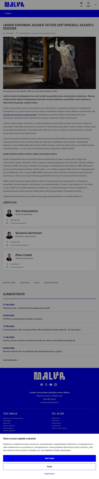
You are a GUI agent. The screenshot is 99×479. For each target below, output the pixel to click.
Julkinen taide (37, 33)
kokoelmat (25, 282)
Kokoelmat (46, 33)
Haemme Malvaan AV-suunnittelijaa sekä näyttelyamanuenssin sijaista (32, 351)
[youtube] (50, 384)
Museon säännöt (9, 426)
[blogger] (55, 384)
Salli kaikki (49, 458)
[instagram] (46, 384)
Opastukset (56, 421)
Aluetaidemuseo (25, 33)
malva (37, 282)
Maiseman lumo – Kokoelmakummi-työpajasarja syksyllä (26, 308)
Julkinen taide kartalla (59, 428)
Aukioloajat (7, 421)
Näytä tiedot (49, 474)
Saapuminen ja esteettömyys (13, 418)
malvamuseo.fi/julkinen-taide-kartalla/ (20, 114)
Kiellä (49, 466)
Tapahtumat (56, 418)
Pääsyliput (6, 423)
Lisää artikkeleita (10, 360)
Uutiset (8, 13)
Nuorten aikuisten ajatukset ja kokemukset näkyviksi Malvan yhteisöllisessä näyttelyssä (39, 340)
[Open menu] (95, 5)
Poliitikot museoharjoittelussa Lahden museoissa (22, 318)
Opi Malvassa (56, 426)
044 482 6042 (49, 399)
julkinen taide (9, 282)
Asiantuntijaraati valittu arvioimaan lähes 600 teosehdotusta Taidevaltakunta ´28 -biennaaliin (42, 329)
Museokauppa (8, 428)
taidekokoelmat (51, 282)
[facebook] (41, 384)
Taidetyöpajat (56, 423)
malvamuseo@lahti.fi (49, 402)
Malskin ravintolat (9, 431)
